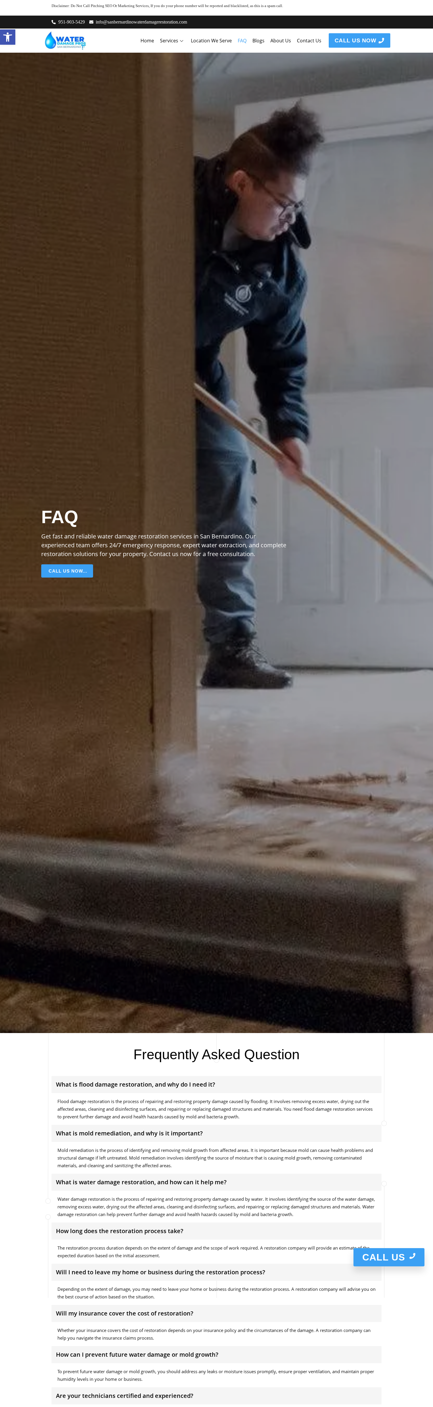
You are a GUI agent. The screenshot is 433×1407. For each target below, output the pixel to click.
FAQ (242, 40)
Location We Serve (211, 40)
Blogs (258, 40)
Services (169, 40)
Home (147, 40)
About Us (280, 40)
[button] (7, 37)
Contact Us (309, 40)
